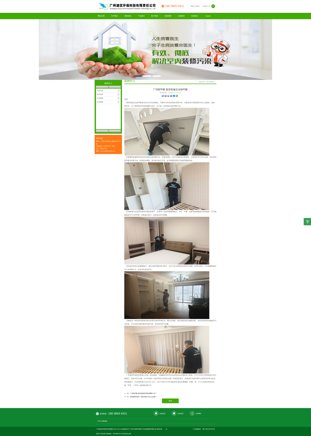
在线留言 (181, 16)
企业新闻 (100, 102)
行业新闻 (100, 98)
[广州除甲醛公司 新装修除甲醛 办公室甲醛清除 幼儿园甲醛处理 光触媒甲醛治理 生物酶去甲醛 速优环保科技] (127, 9)
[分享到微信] (177, 96)
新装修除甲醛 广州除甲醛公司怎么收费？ (143, 397)
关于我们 (114, 16)
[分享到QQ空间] (166, 96)
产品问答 (100, 91)
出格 (129, 434)
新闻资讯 (128, 16)
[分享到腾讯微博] (171, 96)
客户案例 (154, 16)
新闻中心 (212, 82)
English (208, 16)
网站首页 (101, 16)
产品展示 (141, 16)
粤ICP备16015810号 (209, 429)
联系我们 (194, 16)
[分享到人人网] (174, 96)
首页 (207, 82)
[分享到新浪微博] (168, 96)
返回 (170, 401)
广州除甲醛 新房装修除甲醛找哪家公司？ (143, 393)
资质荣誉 (168, 16)
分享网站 (198, 413)
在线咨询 (162, 413)
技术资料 (100, 94)
